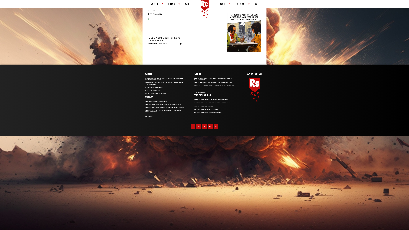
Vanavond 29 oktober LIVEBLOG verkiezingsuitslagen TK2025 (214, 86)
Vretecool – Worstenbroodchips (156, 101)
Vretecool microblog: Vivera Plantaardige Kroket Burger (164, 107)
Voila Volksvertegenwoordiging (205, 89)
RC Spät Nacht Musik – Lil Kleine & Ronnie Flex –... (164, 39)
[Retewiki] (216, 126)
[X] (204, 126)
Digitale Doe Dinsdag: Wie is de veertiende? (208, 112)
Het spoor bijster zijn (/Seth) (154, 87)
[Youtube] (210, 126)
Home (149, 11)
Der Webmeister (153, 43)
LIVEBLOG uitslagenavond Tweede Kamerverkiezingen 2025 (213, 83)
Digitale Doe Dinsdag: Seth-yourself (206, 109)
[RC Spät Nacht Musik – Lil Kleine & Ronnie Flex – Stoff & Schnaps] (165, 26)
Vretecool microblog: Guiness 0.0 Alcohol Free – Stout (163, 104)
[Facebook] (193, 126)
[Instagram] (198, 126)
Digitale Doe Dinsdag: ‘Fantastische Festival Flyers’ (211, 100)
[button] (229, 33)
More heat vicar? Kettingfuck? (204, 106)
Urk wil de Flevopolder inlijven (155, 93)
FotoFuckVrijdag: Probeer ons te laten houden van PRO (212, 103)
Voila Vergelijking (200, 92)
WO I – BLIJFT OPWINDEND (152, 90)
